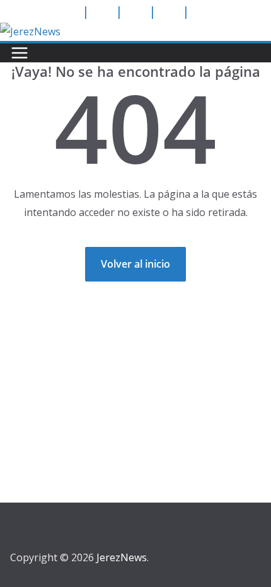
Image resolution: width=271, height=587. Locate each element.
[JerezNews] (30, 31)
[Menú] (19, 52)
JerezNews (121, 557)
